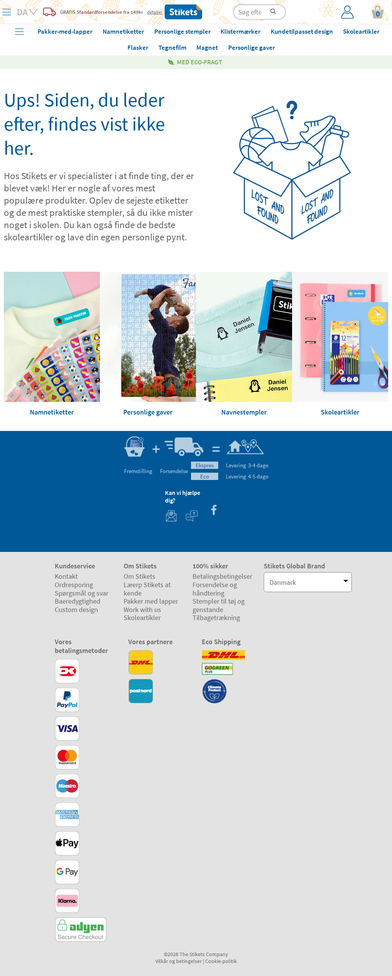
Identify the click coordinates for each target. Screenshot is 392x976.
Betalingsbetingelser (222, 576)
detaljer (155, 12)
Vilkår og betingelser (178, 961)
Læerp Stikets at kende (147, 588)
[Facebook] (213, 510)
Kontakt (66, 576)
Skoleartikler (142, 617)
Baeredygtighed (77, 601)
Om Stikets (139, 576)
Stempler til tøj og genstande (219, 605)
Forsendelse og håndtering (215, 588)
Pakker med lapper (151, 601)
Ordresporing (74, 584)
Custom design (76, 609)
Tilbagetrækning (216, 617)
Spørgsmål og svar (81, 593)
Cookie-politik (221, 961)
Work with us (142, 609)
